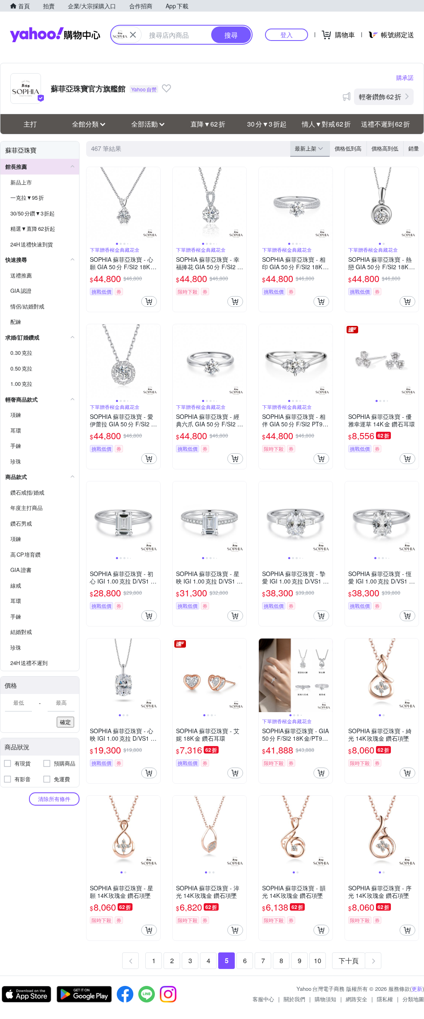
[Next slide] (154, 204)
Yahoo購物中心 (55, 35)
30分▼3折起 (267, 124)
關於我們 (294, 999)
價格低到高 (348, 148)
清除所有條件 (54, 799)
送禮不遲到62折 (385, 124)
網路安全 (356, 999)
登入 (286, 34)
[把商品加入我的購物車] (149, 301)
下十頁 (349, 960)
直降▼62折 (207, 124)
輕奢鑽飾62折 (380, 96)
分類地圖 (413, 999)
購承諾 (405, 77)
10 (317, 960)
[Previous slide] (92, 204)
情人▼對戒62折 (326, 124)
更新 (417, 989)
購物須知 (325, 999)
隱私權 (385, 999)
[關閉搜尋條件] (133, 35)
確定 (65, 722)
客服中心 (263, 999)
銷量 (413, 148)
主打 (30, 124)
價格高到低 (384, 148)
